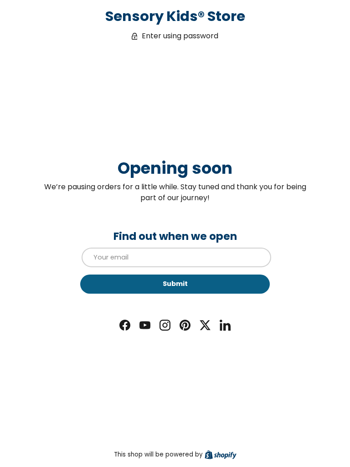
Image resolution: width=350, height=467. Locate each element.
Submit (175, 283)
